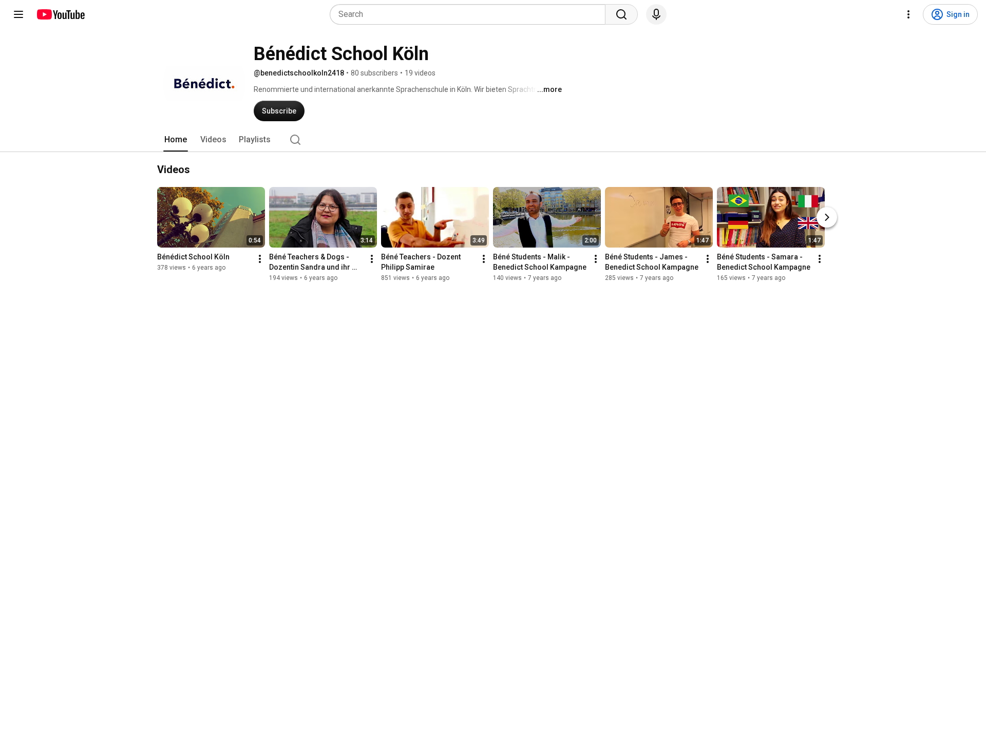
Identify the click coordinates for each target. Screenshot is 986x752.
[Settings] (908, 14)
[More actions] (260, 259)
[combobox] (470, 14)
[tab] (175, 139)
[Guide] (18, 14)
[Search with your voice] (656, 14)
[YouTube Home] (60, 14)
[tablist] (493, 139)
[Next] (827, 217)
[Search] (621, 14)
